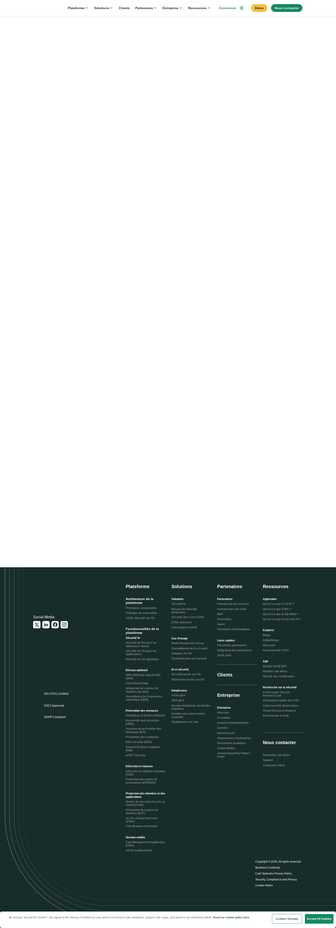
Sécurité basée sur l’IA (186, 674)
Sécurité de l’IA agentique (142, 659)
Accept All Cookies (319, 918)
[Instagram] (64, 624)
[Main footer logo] (55, 590)
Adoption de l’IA (181, 653)
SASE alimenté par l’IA (140, 618)
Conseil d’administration (233, 722)
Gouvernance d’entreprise (234, 738)
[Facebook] (55, 624)
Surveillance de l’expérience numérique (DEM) (144, 698)
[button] (244, 8)
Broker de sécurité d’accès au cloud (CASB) (145, 803)
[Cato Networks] (48, 8)
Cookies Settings (287, 918)
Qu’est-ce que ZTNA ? (277, 609)
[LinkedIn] (46, 624)
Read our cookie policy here (231, 917)
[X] (36, 624)
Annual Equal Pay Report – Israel (234, 755)
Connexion (227, 8)
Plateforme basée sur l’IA (187, 679)
